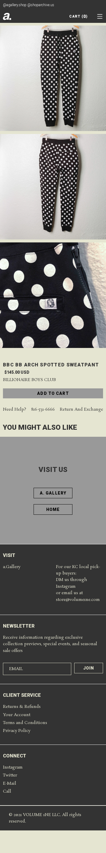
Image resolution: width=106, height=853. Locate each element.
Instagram (13, 767)
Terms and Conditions (25, 723)
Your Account (16, 715)
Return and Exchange (81, 409)
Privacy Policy (16, 731)
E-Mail (9, 783)
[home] (7, 16)
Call (7, 791)
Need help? (14, 409)
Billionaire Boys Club (29, 380)
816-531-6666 (43, 409)
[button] (100, 16)
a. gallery (53, 493)
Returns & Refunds (22, 707)
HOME (53, 509)
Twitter (10, 775)
